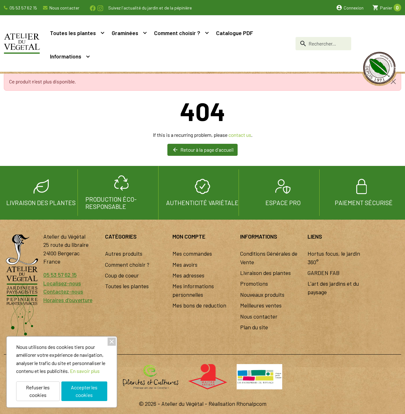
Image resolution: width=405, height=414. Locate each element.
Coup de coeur (122, 275)
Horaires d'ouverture (67, 299)
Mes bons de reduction (199, 305)
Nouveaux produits (262, 294)
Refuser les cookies (38, 391)
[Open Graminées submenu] (145, 32)
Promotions (254, 283)
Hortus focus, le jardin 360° (334, 257)
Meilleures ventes (261, 305)
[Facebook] (92, 7)
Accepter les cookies (84, 391)
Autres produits (123, 253)
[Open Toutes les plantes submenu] (102, 32)
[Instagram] (100, 7)
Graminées (125, 32)
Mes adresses (188, 275)
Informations (65, 56)
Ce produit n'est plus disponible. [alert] (42, 81)
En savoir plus (85, 371)
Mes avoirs (184, 264)
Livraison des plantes (265, 272)
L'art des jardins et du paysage (333, 287)
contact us (239, 135)
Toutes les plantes (73, 32)
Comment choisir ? (177, 32)
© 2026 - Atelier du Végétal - (174, 403)
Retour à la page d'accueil (203, 150)
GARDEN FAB (324, 272)
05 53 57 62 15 (23, 7)
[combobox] (323, 43)
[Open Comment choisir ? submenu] (207, 32)
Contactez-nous (63, 291)
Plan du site (254, 327)
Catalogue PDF (234, 32)
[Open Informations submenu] (88, 56)
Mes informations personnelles (193, 290)
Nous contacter (63, 7)
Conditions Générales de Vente (268, 257)
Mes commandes (192, 253)
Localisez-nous (62, 283)
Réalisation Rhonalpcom (237, 403)
